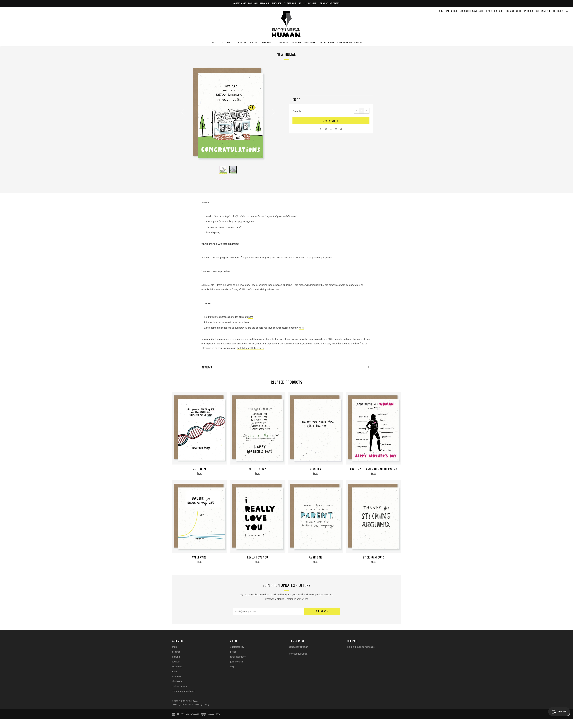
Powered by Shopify (200, 704)
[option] (228, 113)
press (233, 651)
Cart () (504, 10)
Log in (440, 10)
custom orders (326, 42)
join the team (237, 661)
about (282, 42)
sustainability (237, 646)
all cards (227, 42)
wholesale (309, 42)
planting (242, 42)
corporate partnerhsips (349, 42)
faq (232, 666)
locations (296, 42)
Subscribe (321, 611)
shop (213, 42)
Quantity (296, 111)
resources (267, 42)
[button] (223, 170)
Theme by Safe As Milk (181, 704)
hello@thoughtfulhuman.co (250, 348)
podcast (254, 42)
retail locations (238, 656)
